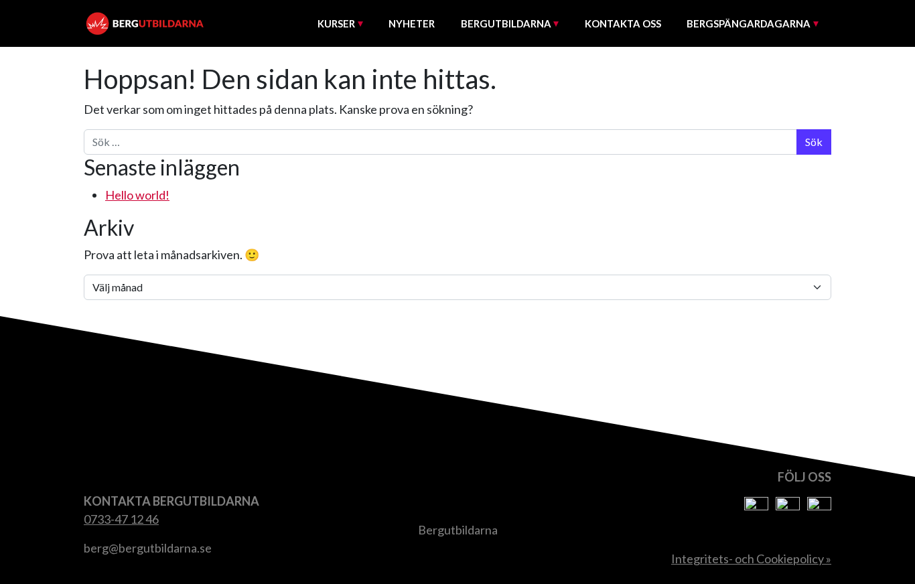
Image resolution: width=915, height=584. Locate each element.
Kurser (336, 23)
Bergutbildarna (506, 23)
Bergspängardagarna (749, 23)
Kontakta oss (623, 23)
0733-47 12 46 (121, 519)
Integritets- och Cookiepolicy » (751, 558)
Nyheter (412, 23)
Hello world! (137, 195)
